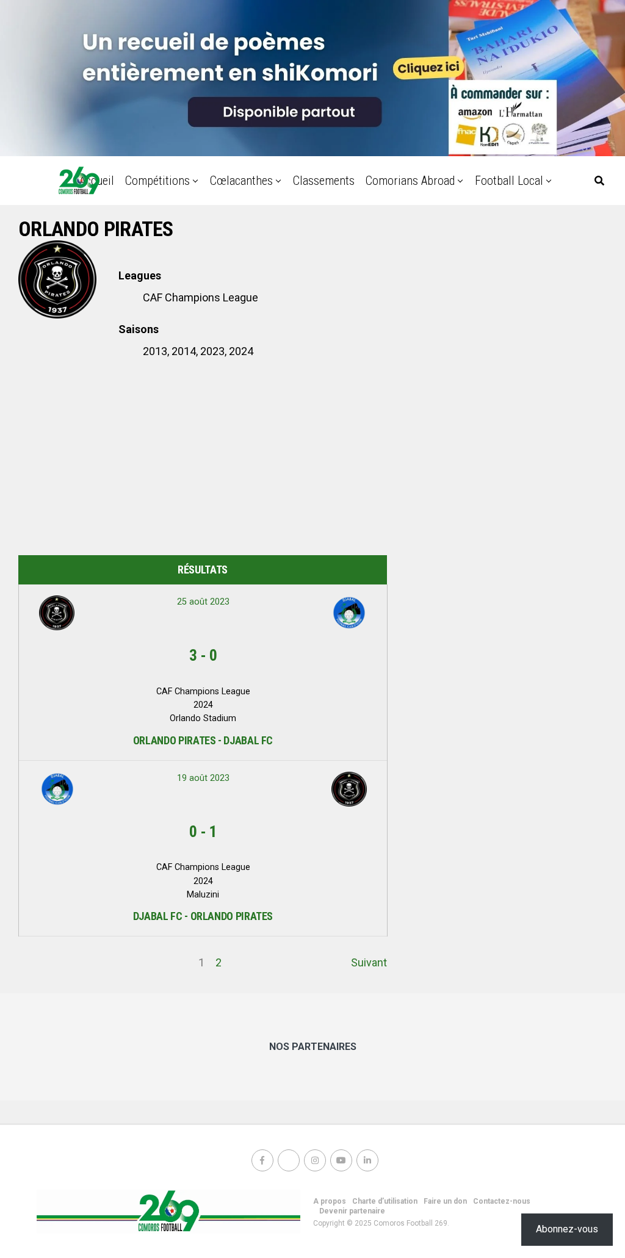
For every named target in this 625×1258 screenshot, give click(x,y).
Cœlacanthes (241, 180)
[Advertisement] (202, 457)
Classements (324, 180)
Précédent (43, 962)
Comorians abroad (410, 180)
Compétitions (157, 180)
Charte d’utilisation (384, 1201)
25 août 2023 (203, 602)
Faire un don (445, 1201)
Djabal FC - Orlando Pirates (203, 916)
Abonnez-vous (567, 1229)
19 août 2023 (203, 778)
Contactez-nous (501, 1201)
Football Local (509, 180)
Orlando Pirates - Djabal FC (203, 740)
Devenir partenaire (352, 1211)
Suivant (369, 962)
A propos (329, 1201)
